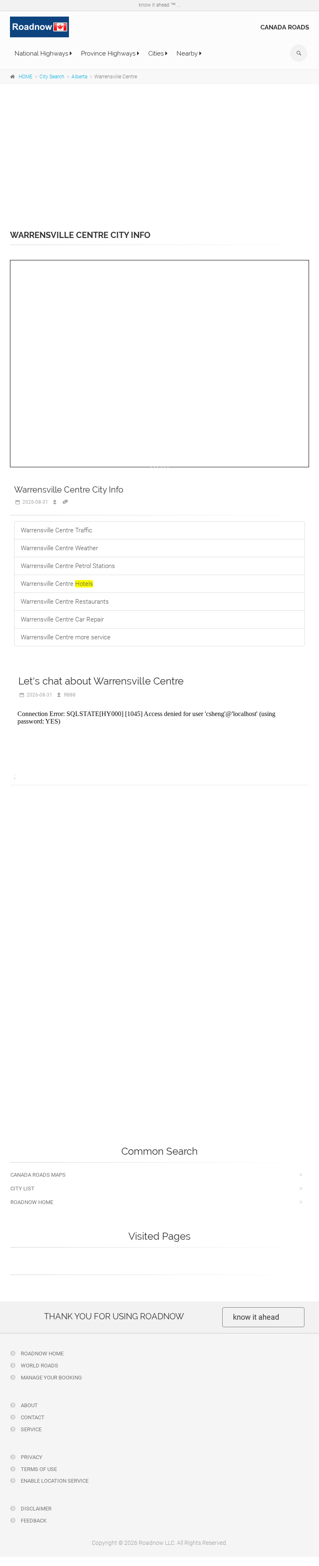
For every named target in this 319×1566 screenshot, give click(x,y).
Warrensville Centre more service (65, 637)
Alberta (79, 77)
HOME (25, 77)
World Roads (39, 1365)
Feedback (33, 1520)
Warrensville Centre (57, 584)
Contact (32, 1417)
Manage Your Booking (51, 1377)
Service (31, 1429)
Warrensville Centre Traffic (56, 530)
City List (22, 1188)
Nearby (188, 53)
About (29, 1405)
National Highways (42, 53)
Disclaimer (36, 1508)
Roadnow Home (31, 1202)
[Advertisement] (159, 151)
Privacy (31, 1457)
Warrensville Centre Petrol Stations (68, 566)
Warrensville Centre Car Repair (62, 619)
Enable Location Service (54, 1481)
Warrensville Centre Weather (59, 548)
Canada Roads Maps (38, 1175)
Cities (156, 53)
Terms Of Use (38, 1469)
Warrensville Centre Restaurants (65, 601)
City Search (51, 77)
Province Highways (109, 53)
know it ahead (256, 1317)
